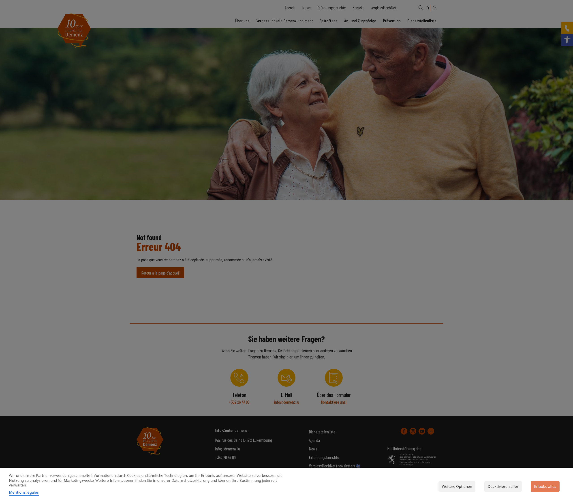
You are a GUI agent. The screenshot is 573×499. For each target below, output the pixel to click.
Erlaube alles (545, 486)
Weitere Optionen (457, 486)
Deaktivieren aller (503, 486)
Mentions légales (24, 492)
